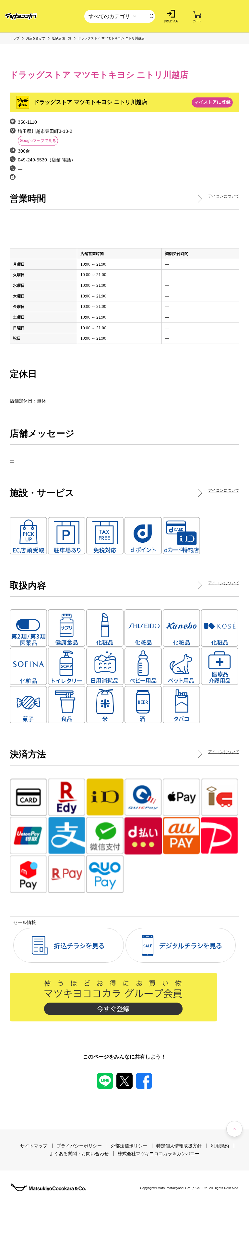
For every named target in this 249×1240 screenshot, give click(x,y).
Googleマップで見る (38, 140)
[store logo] (21, 16)
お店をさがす (35, 38)
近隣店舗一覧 (61, 38)
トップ (14, 38)
